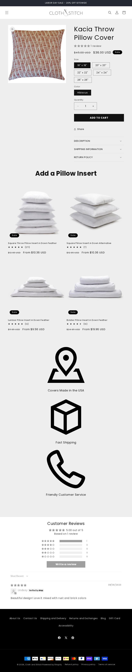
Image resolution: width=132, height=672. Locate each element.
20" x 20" (100, 65)
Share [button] (80, 129)
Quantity (78, 99)
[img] (19, 585)
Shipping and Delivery (53, 618)
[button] (6, 12)
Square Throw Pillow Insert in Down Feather (32, 243)
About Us (14, 618)
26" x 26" (82, 79)
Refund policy (72, 664)
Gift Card (114, 618)
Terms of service (106, 664)
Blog (103, 618)
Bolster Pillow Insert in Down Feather (87, 320)
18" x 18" (82, 65)
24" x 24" (102, 72)
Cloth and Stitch (33, 664)
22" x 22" (82, 72)
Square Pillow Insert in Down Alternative (89, 243)
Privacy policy (88, 664)
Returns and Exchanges (83, 618)
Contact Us (30, 618)
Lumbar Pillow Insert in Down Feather (28, 320)
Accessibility (66, 625)
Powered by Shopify (52, 664)
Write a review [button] (66, 564)
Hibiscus (82, 92)
